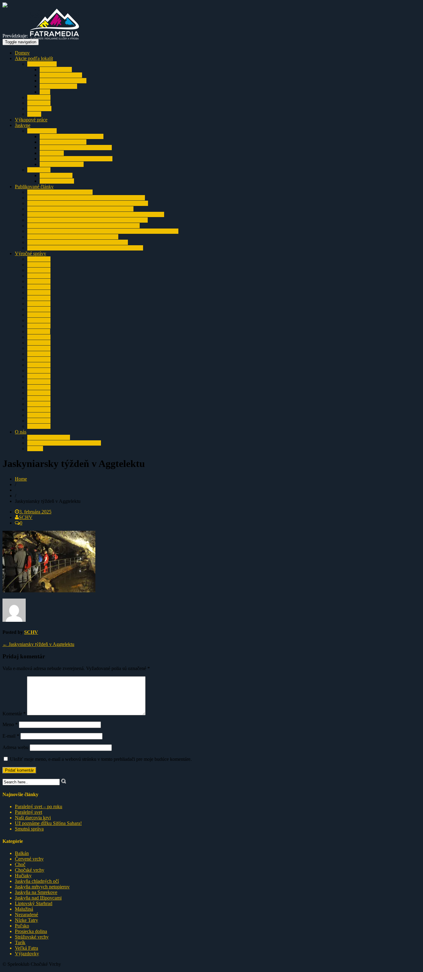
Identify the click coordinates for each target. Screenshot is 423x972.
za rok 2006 (38, 359)
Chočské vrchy (42, 64)
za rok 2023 (38, 264)
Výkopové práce (31, 119)
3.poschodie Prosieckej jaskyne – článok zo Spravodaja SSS (86, 197)
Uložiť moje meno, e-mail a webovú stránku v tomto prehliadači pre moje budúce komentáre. (101, 759)
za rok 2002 (38, 381)
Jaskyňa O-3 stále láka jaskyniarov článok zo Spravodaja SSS (87, 220)
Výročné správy (30, 253)
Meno (10, 724)
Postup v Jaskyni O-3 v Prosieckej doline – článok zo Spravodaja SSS (95, 214)
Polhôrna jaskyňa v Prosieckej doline (76, 147)
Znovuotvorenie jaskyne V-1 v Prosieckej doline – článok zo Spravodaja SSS (102, 231)
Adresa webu (15, 747)
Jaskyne (22, 125)
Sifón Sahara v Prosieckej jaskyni (60, 192)
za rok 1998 (38, 404)
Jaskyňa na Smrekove (61, 75)
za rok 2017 (38, 298)
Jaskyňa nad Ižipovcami (63, 80)
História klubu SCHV (48, 437)
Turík (45, 91)
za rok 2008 (38, 348)
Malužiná (24, 909)
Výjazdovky (39, 108)
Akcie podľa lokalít (34, 58)
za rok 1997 (38, 409)
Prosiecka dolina (56, 69)
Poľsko (22, 925)
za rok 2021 (38, 275)
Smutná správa (29, 828)
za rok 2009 (38, 342)
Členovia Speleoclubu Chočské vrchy (64, 443)
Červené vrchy (29, 858)
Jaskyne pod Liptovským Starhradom (76, 158)
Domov (22, 52)
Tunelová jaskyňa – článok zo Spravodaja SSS (72, 236)
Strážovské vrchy (32, 936)
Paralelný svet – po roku (38, 806)
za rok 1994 (38, 426)
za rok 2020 (38, 281)
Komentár (14, 713)
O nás (20, 431)
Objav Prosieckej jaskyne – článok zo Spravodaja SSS (80, 208)
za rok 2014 (38, 314)
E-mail (10, 736)
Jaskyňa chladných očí (62, 164)
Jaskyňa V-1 (52, 153)
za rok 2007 (38, 353)
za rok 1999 (38, 398)
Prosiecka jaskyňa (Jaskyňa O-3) (71, 136)
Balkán (34, 114)
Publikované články (34, 186)
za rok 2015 (38, 309)
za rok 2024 (38, 259)
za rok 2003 (38, 376)
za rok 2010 (38, 337)
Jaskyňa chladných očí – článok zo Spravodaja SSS (77, 242)
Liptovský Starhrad (58, 86)
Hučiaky (23, 875)
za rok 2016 (38, 303)
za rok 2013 (38, 320)
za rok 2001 (38, 387)
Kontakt (35, 448)
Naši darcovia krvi (33, 817)
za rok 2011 (38, 331)
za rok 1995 (38, 420)
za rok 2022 (38, 270)
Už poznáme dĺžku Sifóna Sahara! (48, 823)
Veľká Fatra (38, 103)
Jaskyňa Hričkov (56, 175)
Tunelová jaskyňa (57, 181)
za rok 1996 (38, 415)
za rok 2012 (38, 326)
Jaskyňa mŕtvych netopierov (42, 886)
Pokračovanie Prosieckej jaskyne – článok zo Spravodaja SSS (87, 203)
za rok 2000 (38, 392)
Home (21, 479)
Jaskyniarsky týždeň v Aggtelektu (38, 644)
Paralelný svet (28, 812)
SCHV (26, 517)
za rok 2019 (38, 287)
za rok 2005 (38, 365)
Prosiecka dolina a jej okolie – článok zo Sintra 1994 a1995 (85, 248)
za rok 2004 (38, 370)
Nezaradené (26, 914)
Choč (20, 864)
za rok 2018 (38, 292)
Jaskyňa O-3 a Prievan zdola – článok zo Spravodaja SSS (83, 225)
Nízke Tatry (38, 97)
